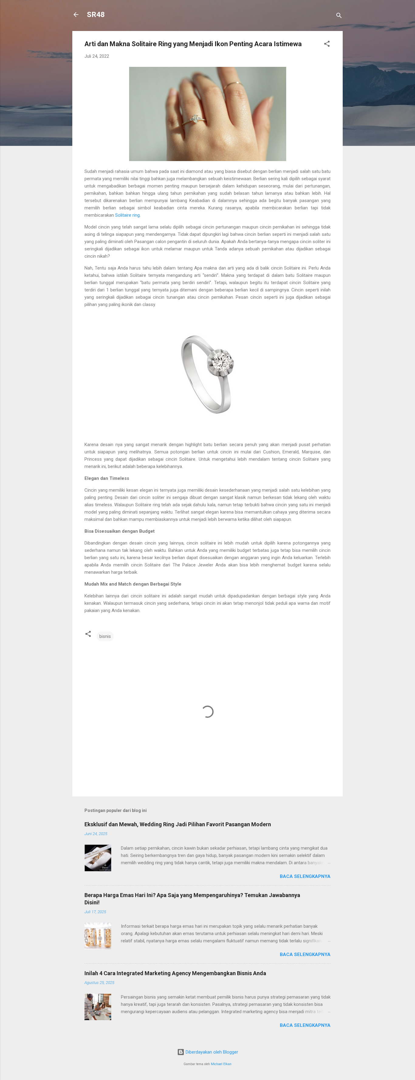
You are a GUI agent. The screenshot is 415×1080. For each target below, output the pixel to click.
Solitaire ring (127, 215)
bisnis (105, 636)
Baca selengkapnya (305, 876)
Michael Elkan (221, 1064)
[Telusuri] (339, 16)
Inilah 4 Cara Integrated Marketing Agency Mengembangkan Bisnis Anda (175, 973)
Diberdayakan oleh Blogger (211, 1052)
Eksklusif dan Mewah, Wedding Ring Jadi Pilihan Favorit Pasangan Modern (177, 824)
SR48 (96, 14)
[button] (327, 45)
